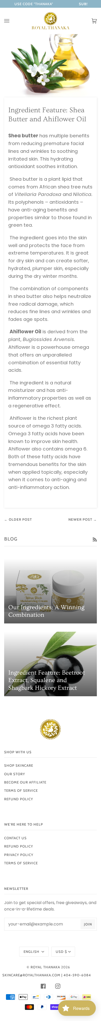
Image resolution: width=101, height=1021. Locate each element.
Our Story (14, 774)
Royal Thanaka (45, 967)
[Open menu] (12, 21)
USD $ (61, 951)
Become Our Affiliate (25, 782)
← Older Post (18, 519)
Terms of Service (21, 790)
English (32, 951)
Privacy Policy (18, 855)
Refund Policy (18, 846)
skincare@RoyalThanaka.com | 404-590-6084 (46, 975)
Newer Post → (82, 519)
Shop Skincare (18, 765)
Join (88, 924)
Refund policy (18, 799)
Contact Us (15, 838)
